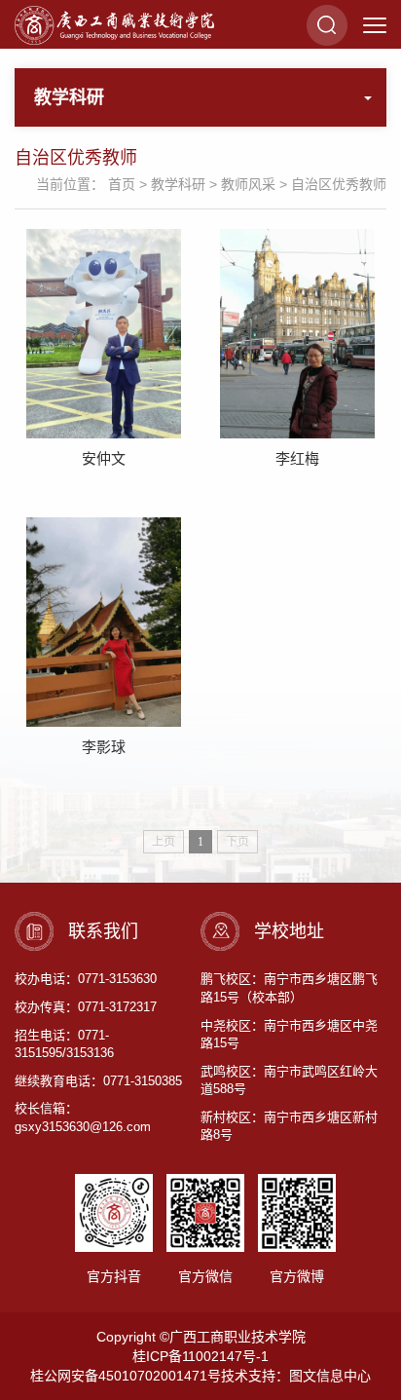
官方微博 (297, 1276)
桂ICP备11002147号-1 (200, 1356)
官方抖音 (114, 1276)
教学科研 (178, 184)
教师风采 (248, 184)
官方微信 (205, 1276)
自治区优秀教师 (338, 184)
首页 (121, 184)
